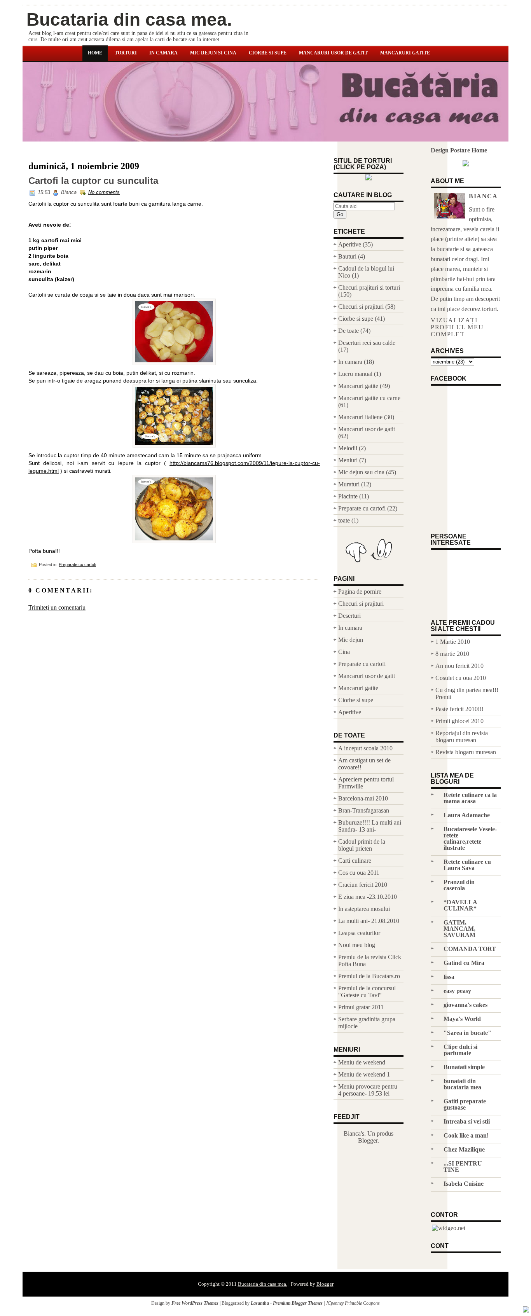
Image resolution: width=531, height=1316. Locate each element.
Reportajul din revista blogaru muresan (461, 736)
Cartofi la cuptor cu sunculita (93, 180)
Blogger (367, 1140)
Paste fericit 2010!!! (459, 709)
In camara (163, 53)
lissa (449, 976)
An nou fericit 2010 (459, 665)
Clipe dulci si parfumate (460, 1049)
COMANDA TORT (470, 948)
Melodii (347, 448)
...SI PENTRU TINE (463, 1166)
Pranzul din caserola (459, 885)
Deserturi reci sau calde (366, 342)
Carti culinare (354, 860)
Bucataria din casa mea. (129, 19)
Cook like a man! (466, 1135)
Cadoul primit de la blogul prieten (361, 845)
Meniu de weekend (361, 1062)
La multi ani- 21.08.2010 (368, 921)
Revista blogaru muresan (465, 752)
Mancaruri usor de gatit (333, 53)
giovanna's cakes (465, 1004)
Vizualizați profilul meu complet (457, 327)
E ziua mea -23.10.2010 (367, 896)
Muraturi (349, 484)
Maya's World (462, 1018)
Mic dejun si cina (213, 53)
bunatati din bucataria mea (462, 1084)
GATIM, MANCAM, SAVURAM (459, 928)
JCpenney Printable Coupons (353, 1303)
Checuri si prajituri (361, 306)
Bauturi (347, 256)
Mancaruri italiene (360, 417)
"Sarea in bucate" (467, 1032)
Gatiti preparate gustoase (465, 1104)
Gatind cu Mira (464, 962)
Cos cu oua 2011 (358, 872)
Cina (344, 651)
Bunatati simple (464, 1067)
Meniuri (348, 460)
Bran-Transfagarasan (363, 810)
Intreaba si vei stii (467, 1121)
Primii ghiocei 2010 (459, 721)
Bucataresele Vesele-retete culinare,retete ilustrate (470, 838)
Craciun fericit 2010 (362, 884)
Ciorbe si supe (267, 53)
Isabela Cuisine (464, 1183)
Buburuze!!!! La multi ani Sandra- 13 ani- (369, 826)
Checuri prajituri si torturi (369, 287)
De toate (348, 330)
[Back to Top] (526, 1310)
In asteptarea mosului (364, 908)
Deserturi (349, 615)
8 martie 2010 (452, 653)
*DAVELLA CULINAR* (460, 905)
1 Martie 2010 (452, 641)
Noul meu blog (356, 945)
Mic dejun (350, 639)
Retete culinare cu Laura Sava (467, 864)
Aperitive (349, 244)
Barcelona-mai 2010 (363, 798)
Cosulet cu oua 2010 (460, 678)
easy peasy (457, 990)
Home (95, 53)
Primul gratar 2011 (361, 1007)
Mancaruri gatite (405, 53)
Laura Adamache (467, 815)
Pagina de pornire (359, 591)
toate (344, 520)
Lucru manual (355, 374)
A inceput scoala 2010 (365, 748)
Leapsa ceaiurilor (359, 933)
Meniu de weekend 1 (364, 1074)
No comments (104, 192)
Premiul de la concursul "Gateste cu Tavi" (367, 991)
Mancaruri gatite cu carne (369, 398)
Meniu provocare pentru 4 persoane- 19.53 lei (367, 1090)
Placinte (348, 496)
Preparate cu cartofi (77, 564)
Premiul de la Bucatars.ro (369, 976)
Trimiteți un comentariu (57, 607)
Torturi (126, 53)
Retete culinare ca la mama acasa (470, 798)
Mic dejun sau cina (361, 472)
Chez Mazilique (464, 1149)
